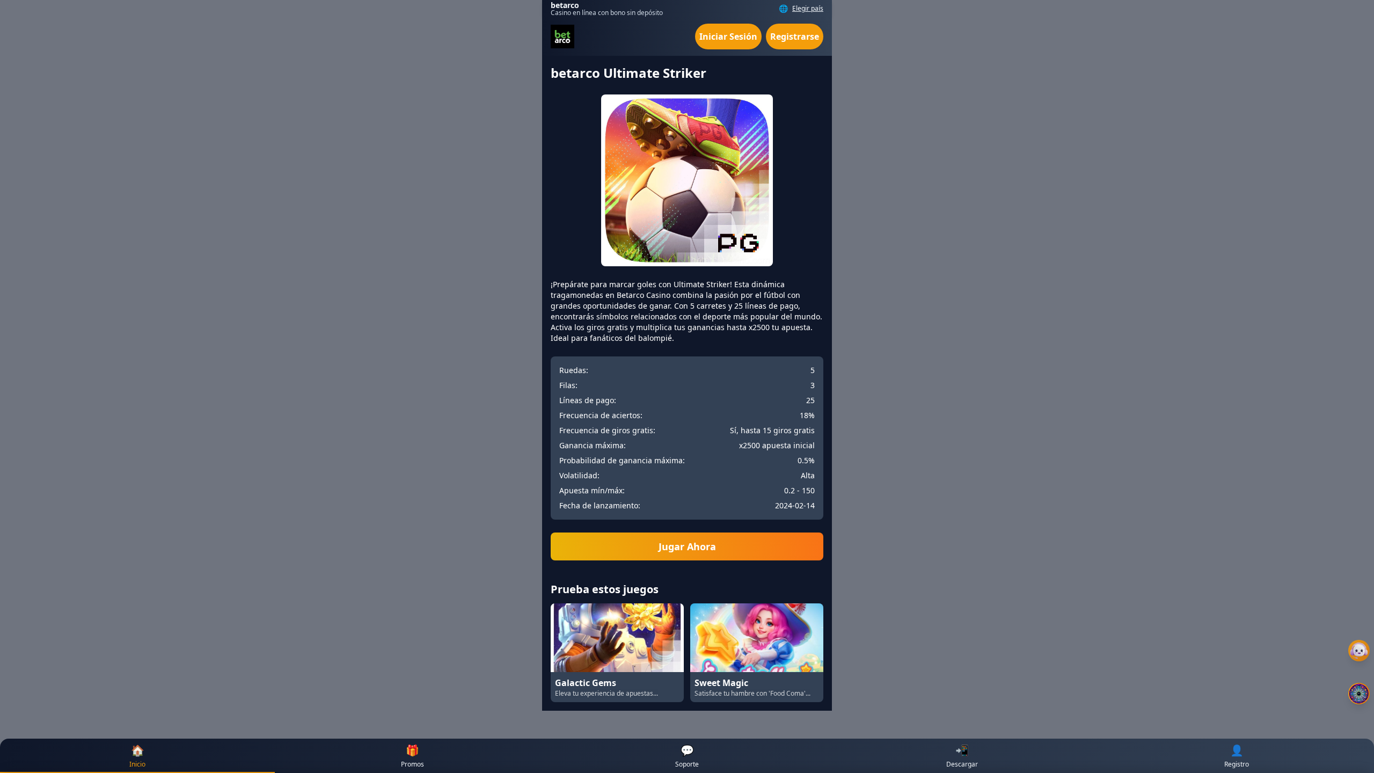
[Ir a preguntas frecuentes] (1359, 650)
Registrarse (794, 36)
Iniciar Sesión (728, 36)
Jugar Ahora (687, 546)
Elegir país (807, 8)
